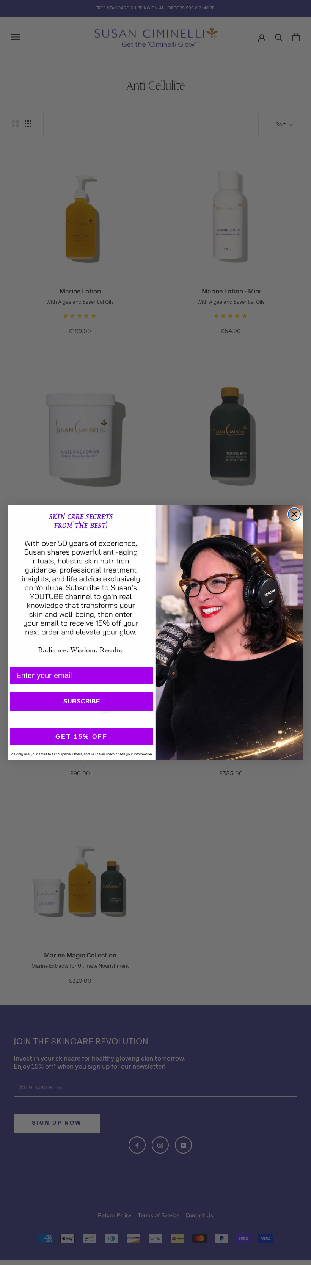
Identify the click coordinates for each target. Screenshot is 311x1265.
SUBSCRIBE (81, 701)
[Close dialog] (294, 514)
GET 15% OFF (81, 736)
